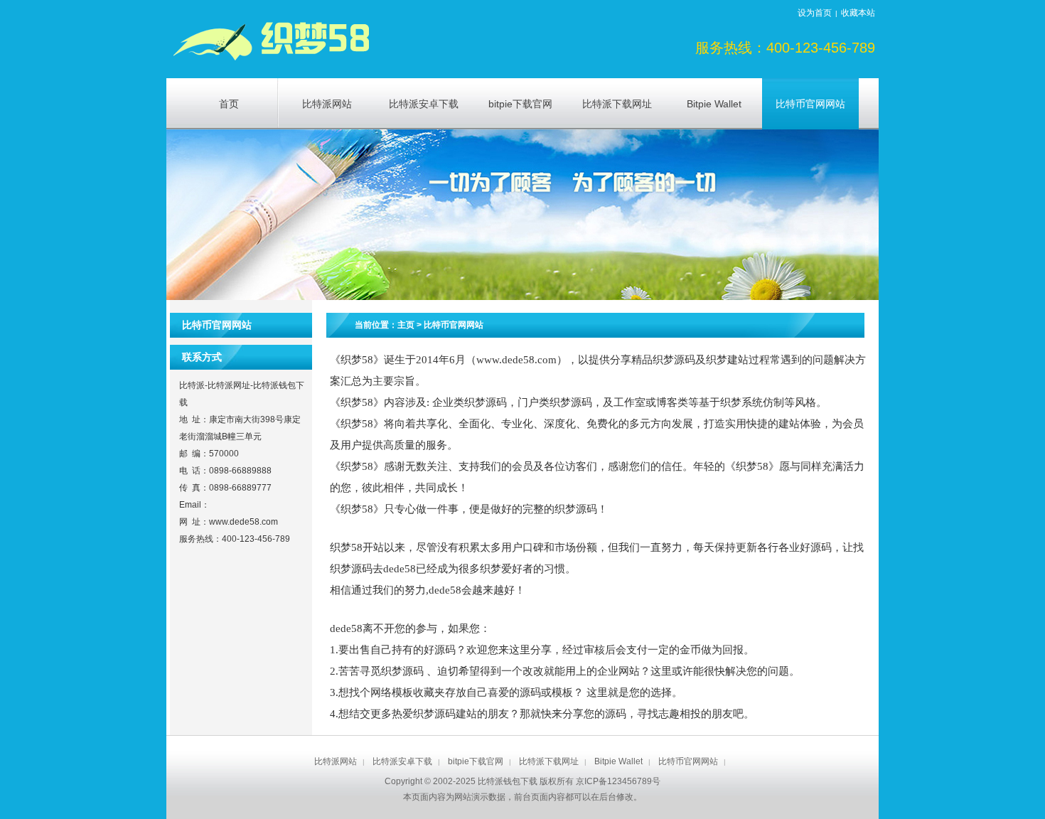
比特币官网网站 (453, 325)
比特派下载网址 (549, 761)
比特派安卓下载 (402, 761)
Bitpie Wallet (618, 761)
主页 (405, 325)
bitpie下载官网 (475, 761)
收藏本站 (858, 13)
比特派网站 (335, 761)
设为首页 (815, 13)
